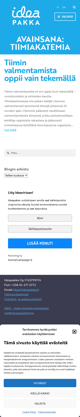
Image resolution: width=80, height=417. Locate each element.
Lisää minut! (40, 243)
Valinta (40, 403)
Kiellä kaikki (40, 393)
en (64, 7)
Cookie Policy (29, 411)
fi (58, 7)
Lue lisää (10, 130)
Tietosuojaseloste (47, 411)
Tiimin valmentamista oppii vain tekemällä (40, 70)
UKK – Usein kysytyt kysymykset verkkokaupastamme (26, 310)
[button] (74, 332)
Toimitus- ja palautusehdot (23, 299)
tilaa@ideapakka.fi (26, 289)
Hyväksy (40, 383)
